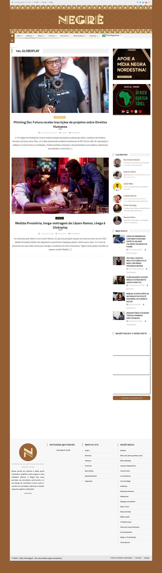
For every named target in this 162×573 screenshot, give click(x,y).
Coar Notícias (125, 476)
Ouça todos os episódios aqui (131, 398)
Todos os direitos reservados (121, 558)
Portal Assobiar (126, 532)
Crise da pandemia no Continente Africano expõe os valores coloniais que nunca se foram (136, 241)
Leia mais (28, 493)
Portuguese (112, 35)
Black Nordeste (79, 36)
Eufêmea (123, 486)
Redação (64, 132)
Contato (36, 2)
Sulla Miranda (130, 308)
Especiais (93, 36)
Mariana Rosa (61, 233)
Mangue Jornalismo (127, 501)
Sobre (19, 36)
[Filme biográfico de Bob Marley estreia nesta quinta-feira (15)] (119, 280)
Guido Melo (128, 183)
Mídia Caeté (125, 517)
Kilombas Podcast (127, 491)
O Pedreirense (125, 522)
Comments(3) (75, 233)
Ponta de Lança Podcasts (129, 527)
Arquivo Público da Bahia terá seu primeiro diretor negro (137, 316)
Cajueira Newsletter (128, 465)
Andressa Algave (131, 253)
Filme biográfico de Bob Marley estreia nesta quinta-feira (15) (137, 280)
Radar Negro (59, 117)
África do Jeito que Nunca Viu (131, 455)
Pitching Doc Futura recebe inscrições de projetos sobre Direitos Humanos (60, 124)
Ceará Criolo (125, 471)
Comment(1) (75, 132)
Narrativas (64, 36)
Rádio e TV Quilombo (128, 537)
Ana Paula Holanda (132, 159)
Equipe (44, 2)
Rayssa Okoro (129, 217)
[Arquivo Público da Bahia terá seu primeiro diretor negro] (119, 315)
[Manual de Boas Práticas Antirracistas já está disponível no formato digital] (119, 296)
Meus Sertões (125, 511)
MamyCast (124, 496)
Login (51, 2)
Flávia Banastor (131, 272)
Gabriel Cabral (130, 171)
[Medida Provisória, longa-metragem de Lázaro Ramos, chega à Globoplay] (60, 186)
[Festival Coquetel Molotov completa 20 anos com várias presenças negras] (119, 261)
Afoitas (123, 450)
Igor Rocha (130, 289)
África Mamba (125, 460)
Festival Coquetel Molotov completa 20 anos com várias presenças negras (136, 262)
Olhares (40, 36)
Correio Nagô (125, 481)
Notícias (29, 36)
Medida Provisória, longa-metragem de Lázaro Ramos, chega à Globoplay (60, 225)
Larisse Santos (130, 195)
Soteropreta (125, 542)
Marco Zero (124, 506)
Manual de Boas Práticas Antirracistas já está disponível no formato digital (137, 297)
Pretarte (52, 36)
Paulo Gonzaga (130, 205)
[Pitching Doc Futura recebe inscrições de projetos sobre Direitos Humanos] (60, 85)
